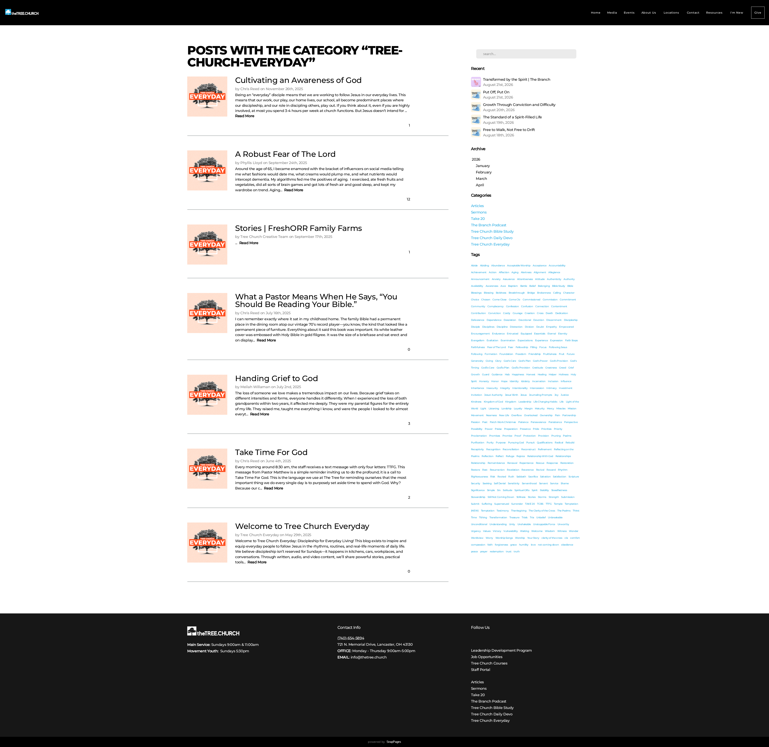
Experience (541, 340)
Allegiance (554, 272)
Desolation (510, 319)
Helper (552, 374)
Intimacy (551, 388)
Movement (477, 415)
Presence (525, 428)
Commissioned (531, 299)
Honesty (484, 381)
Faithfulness (478, 347)
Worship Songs (504, 537)
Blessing (488, 292)
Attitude (540, 279)
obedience (567, 544)
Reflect (500, 456)
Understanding (498, 524)
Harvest (530, 374)
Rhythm (563, 469)
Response (552, 462)
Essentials (539, 333)
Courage (517, 313)
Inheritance (477, 388)
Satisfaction (559, 476)
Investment (565, 388)
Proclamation (479, 435)
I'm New (737, 12)
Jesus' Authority (493, 394)
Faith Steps (571, 340)
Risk (492, 476)
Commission (550, 299)
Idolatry (525, 381)
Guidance (497, 374)
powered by (384, 742)
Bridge (531, 292)
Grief (571, 367)
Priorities (546, 428)
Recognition (493, 449)
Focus (542, 347)
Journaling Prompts (540, 394)
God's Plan (524, 360)
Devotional (524, 319)
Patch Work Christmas (503, 422)
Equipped (526, 333)
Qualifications (545, 442)
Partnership (569, 415)
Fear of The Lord (496, 347)
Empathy (551, 326)
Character (568, 292)
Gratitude (537, 367)
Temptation (487, 510)
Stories (532, 496)
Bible (570, 285)
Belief (532, 285)
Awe (503, 285)
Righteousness (479, 476)
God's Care (510, 360)
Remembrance (496, 462)
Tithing (483, 517)
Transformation (498, 517)
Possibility (476, 428)
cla (566, 537)
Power (488, 428)
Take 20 (478, 218)
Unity (512, 524)
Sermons (479, 212)
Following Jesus (558, 347)
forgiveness (501, 544)
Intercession (537, 388)
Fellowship (522, 347)
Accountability (557, 265)
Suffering (487, 503)
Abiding (484, 265)
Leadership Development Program (501, 650)
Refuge (510, 456)
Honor (495, 381)
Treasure (514, 517)
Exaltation (492, 340)
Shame (565, 483)
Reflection (487, 456)
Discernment (553, 319)
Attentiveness (525, 279)
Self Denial (499, 483)
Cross (540, 313)
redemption (497, 551)
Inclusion (553, 381)
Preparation (510, 428)
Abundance (498, 265)
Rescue (540, 462)
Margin (528, 408)
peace (474, 551)
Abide (474, 265)
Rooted (501, 476)
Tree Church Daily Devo (491, 238)
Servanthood (529, 483)
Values (486, 531)
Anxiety (496, 279)
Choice (475, 299)
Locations (672, 12)
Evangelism (477, 340)
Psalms (567, 435)
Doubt (540, 326)
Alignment (540, 272)
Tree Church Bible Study (492, 231)
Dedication (561, 313)
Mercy (550, 408)
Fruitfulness (550, 353)
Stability (544, 490)
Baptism (513, 285)
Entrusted (512, 333)
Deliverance (477, 319)
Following (476, 353)
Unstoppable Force (544, 524)
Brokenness (544, 292)
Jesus (523, 394)
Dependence (494, 319)
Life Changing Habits (545, 401)
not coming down (548, 544)
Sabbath (521, 476)
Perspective (571, 422)
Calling (557, 292)
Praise (498, 428)
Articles (477, 206)
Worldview (477, 537)
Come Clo (514, 299)
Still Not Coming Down (501, 496)
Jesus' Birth (511, 394)
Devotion (538, 319)
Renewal (512, 462)
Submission (568, 496)
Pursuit (530, 442)
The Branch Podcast (488, 225)
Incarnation (539, 381)
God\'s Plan (503, 367)
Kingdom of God (493, 401)
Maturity (540, 408)
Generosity (477, 360)
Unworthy (563, 524)
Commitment (568, 299)
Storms (542, 496)
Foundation (506, 353)
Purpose (501, 442)
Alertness (526, 272)
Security (475, 483)
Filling (533, 347)
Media (612, 12)
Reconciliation (511, 449)
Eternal (552, 333)
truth (516, 551)
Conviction (494, 313)
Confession (512, 306)
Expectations (525, 340)
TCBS (540, 503)
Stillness (520, 496)
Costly (506, 313)
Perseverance (538, 422)
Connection (542, 306)
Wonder (573, 531)
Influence (566, 381)
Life (562, 401)
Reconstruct (528, 449)
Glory (498, 360)
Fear (510, 347)
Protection (529, 435)
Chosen (485, 299)
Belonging (544, 285)
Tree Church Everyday (490, 244)
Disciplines (488, 326)
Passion (475, 422)
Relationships (563, 456)
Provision (543, 435)
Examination (508, 340)
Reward (551, 469)
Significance (478, 490)
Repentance (526, 462)
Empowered (566, 326)
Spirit (534, 490)
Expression (556, 340)
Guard (485, 374)
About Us (649, 12)
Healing (542, 374)
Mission (572, 408)
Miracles (560, 408)
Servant (543, 483)
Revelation (513, 469)
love (533, 544)
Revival (540, 469)
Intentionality (520, 388)
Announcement (480, 279)
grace (513, 544)
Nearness (491, 415)
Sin (498, 490)
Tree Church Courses (489, 663)
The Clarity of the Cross (542, 510)
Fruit (561, 353)
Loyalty (518, 408)
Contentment (559, 306)
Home (595, 12)
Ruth (511, 476)
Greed (562, 367)
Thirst (576, 510)
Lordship (506, 408)
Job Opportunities (486, 657)
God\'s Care (487, 367)
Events (629, 12)
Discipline (502, 326)
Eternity (562, 333)
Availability (477, 285)
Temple (558, 503)
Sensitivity (513, 483)
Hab (507, 374)
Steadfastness (559, 490)
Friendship (534, 353)
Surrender (517, 503)
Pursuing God (516, 442)
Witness (562, 531)
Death (549, 313)
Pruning (556, 435)
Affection (504, 272)
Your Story (533, 537)
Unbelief (541, 517)
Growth (475, 374)
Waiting (524, 531)
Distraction (516, 326)
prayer (483, 551)
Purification (477, 442)
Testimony (503, 510)
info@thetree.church (369, 657)
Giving (489, 360)
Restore (475, 469)
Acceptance (540, 265)
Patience (523, 422)
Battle (523, 285)
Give (757, 12)
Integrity (505, 388)
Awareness (492, 285)
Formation (491, 353)
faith (489, 544)
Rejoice (520, 456)
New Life (504, 415)
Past (484, 422)
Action (492, 272)
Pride (536, 428)
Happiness (518, 374)
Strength (554, 496)
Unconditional (479, 524)
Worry (489, 537)
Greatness (551, 367)
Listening (494, 408)
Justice (565, 394)
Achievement (478, 272)
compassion (478, 544)
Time (474, 517)
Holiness (563, 374)
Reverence (527, 469)
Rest (484, 469)
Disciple (475, 326)
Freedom (520, 353)
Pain (557, 415)
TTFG (549, 503)
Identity (514, 381)
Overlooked (530, 415)
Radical (559, 442)
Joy (557, 394)
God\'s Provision (521, 367)
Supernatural (501, 503)
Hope (504, 381)
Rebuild (570, 442)
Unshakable (524, 524)
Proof (517, 435)
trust (508, 551)
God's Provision (559, 360)
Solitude (507, 490)
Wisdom (550, 531)
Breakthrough (517, 292)
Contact (693, 12)
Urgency (476, 531)
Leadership (524, 401)
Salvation (545, 476)
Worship (520, 537)
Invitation (476, 394)
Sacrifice (533, 476)
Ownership (546, 415)
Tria (532, 517)
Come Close (499, 299)
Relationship (478, 462)
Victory (497, 531)
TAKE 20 (530, 503)
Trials (524, 517)
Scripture (574, 476)
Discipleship (571, 319)
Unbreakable (555, 517)
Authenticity (554, 279)
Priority (558, 428)
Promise (507, 435)
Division (529, 326)
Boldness (501, 292)
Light (483, 408)
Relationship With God (540, 456)
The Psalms (564, 510)
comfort (575, 537)
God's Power (540, 360)
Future (571, 353)
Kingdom (510, 401)
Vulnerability (510, 531)
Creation (529, 313)
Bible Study (558, 285)
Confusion (527, 306)
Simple (491, 490)
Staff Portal (480, 669)
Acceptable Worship (518, 265)
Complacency (495, 306)
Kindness (476, 401)
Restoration (567, 462)
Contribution (478, 313)
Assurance (509, 279)
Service (554, 483)
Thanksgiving (518, 510)
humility (523, 544)
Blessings (476, 292)
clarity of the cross (552, 537)
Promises (494, 435)
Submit (475, 503)
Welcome (537, 531)
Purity (490, 442)
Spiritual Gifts (521, 490)
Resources (714, 12)
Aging (514, 272)
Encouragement (480, 333)
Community (478, 306)
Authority (569, 279)
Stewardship (478, 496)
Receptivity (477, 449)
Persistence (555, 422)
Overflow (516, 415)
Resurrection (497, 469)
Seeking (487, 483)
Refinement (545, 449)
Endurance (498, 333)
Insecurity (492, 388)
